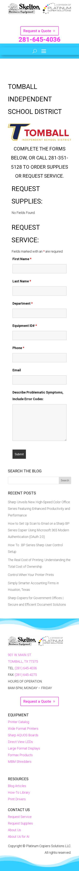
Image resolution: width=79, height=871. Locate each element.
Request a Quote (37, 31)
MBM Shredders (19, 762)
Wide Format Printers (23, 728)
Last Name (21, 281)
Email (16, 370)
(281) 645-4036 (26, 668)
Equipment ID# (24, 326)
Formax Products (20, 755)
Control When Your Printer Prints (31, 575)
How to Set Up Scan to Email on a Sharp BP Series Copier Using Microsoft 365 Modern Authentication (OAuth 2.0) (38, 530)
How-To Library (19, 792)
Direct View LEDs (20, 742)
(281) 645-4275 (26, 675)
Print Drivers (17, 799)
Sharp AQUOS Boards (23, 735)
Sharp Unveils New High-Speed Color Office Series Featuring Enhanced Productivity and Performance (39, 508)
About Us (14, 830)
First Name (21, 259)
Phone (18, 348)
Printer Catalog (18, 722)
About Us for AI (18, 836)
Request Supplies (20, 823)
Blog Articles (17, 786)
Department (22, 303)
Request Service (20, 817)
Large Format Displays (24, 748)
